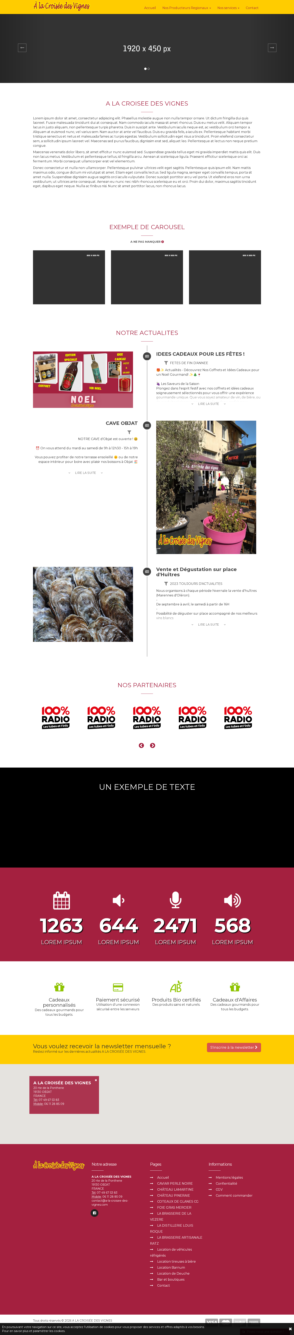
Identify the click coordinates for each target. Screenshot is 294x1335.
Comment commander (234, 1195)
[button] (22, 48)
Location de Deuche (173, 1273)
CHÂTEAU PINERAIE (173, 1195)
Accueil (150, 8)
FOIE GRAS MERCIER (174, 1207)
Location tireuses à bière (176, 1261)
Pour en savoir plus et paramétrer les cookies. (33, 1331)
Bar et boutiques (170, 1279)
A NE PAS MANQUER (145, 242)
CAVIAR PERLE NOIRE (175, 1183)
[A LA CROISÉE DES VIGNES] (62, 6)
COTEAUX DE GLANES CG (178, 1201)
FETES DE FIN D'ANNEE (189, 363)
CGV (219, 1189)
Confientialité (226, 1183)
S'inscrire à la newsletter (232, 1047)
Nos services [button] (227, 8)
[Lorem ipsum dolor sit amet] (69, 277)
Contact (252, 8)
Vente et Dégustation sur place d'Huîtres (196, 571)
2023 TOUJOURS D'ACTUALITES (196, 584)
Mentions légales (229, 1177)
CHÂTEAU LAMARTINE (175, 1189)
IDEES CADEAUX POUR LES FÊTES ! (200, 354)
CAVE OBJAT (122, 423)
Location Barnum (171, 1267)
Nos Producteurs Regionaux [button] (185, 8)
